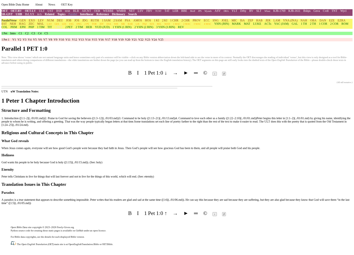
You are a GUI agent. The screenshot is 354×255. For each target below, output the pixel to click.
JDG (85, 20)
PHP (31, 27)
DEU (60, 20)
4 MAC (207, 24)
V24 (154, 39)
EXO (32, 20)
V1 (14, 39)
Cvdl (326, 10)
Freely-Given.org (65, 227)
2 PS (86, 24)
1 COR (323, 23)
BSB (59, 10)
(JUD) (102, 27)
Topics (61, 14)
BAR (130, 24)
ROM (344, 23)
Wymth (208, 11)
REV (181, 27)
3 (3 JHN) (165, 27)
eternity (148, 176)
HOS (148, 20)
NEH (13, 23)
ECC (207, 20)
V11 (67, 39)
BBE (184, 10)
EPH (23, 27)
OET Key (67, 4)
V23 (147, 39)
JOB (68, 20)
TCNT (158, 11)
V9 (55, 39)
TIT (49, 27)
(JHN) (221, 23)
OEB (97, 10)
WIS (116, 24)
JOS (76, 20)
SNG (216, 20)
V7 (45, 39)
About (38, 4)
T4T (167, 10)
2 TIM (79, 27)
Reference (102, 14)
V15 (94, 39)
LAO (49, 24)
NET (132, 10)
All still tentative (344, 82)
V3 (24, 39)
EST (4, 23)
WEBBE (108, 10)
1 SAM (106, 20)
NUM (50, 20)
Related (49, 14)
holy (98, 162)
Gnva (316, 10)
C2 (27, 33)
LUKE (257, 23)
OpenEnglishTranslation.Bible (83, 244)
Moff (192, 11)
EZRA (342, 20)
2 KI (164, 20)
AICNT (86, 10)
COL (4, 27)
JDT (102, 24)
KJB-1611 (294, 10)
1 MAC (176, 24)
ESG (71, 24)
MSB (67, 11)
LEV (41, 20)
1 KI (156, 20)
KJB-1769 (279, 10)
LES (64, 24)
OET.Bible (107, 244)
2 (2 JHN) (143, 27)
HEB (89, 27)
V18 (114, 39)
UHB (19, 14)
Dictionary (118, 14)
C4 (39, 33)
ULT (42, 10)
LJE (138, 24)
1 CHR (174, 20)
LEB (175, 10)
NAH (304, 20)
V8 (50, 39)
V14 (87, 39)
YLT (234, 10)
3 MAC (197, 24)
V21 (134, 39)
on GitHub (78, 230)
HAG (22, 23)
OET (4, 10)
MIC (234, 20)
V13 (81, 39)
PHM (14, 27)
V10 (61, 39)
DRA (226, 11)
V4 (30, 39)
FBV (149, 10)
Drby (243, 10)
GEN (23, 20)
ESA (109, 24)
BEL (159, 24)
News (51, 4)
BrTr (39, 14)
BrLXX (29, 14)
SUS (152, 24)
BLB (76, 10)
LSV (140, 10)
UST (50, 10)
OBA (313, 20)
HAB (259, 20)
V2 (19, 39)
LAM (276, 20)
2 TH (313, 23)
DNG (79, 24)
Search (132, 14)
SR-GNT (7, 14)
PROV (197, 20)
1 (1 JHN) (122, 27)
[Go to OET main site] (14, 244)
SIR (123, 24)
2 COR (334, 23)
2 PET (69, 27)
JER (268, 20)
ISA (242, 20)
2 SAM (117, 20)
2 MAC (187, 24)
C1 (20, 33)
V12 (74, 39)
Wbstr (267, 11)
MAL (40, 23)
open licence (99, 230)
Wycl (343, 10)
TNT (334, 10)
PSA (127, 20)
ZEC (31, 23)
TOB (94, 24)
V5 (35, 39)
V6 (40, 39)
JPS (200, 11)
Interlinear (86, 14)
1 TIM (40, 27)
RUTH (95, 20)
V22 (140, 39)
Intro (13, 33)
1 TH (304, 23)
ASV (218, 10)
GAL (295, 23)
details (48, 236)
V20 (127, 39)
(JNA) (290, 20)
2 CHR (185, 20)
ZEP (250, 20)
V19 (121, 39)
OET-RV (16, 10)
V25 (160, 39)
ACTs (267, 23)
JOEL (225, 20)
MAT (247, 23)
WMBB (121, 10)
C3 (33, 33)
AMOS (137, 20)
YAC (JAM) (281, 23)
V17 (107, 39)
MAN (167, 24)
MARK (236, 23)
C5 (46, 33)
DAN (323, 20)
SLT (258, 10)
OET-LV (30, 10)
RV (251, 10)
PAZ (145, 24)
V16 (101, 39)
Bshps (306, 10)
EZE (332, 20)
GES (57, 24)
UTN (4, 91)
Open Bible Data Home (15, 4)
